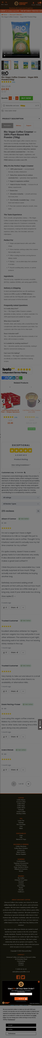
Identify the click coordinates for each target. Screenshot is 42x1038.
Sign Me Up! (21, 998)
